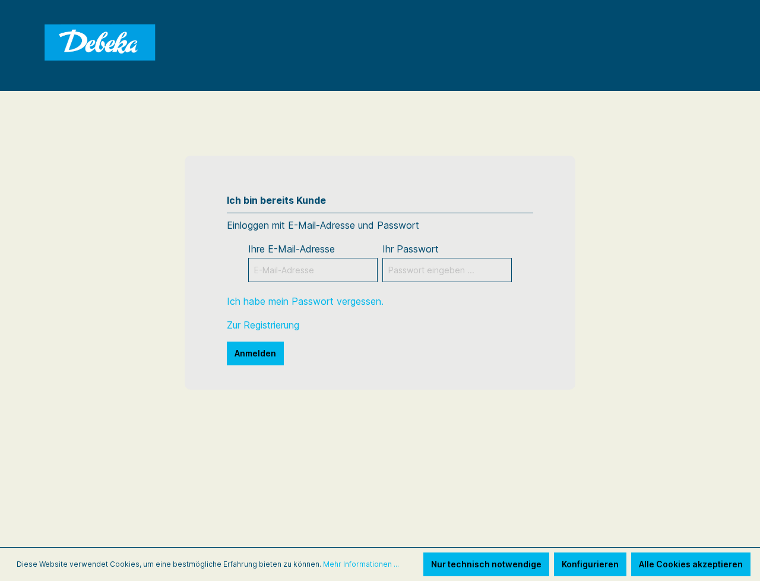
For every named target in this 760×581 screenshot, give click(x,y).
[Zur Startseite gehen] (101, 44)
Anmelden (255, 353)
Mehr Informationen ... (361, 564)
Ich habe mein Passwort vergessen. (305, 301)
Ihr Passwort (410, 249)
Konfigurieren (590, 564)
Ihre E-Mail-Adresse (291, 249)
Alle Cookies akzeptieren (691, 564)
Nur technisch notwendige (486, 564)
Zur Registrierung (263, 325)
